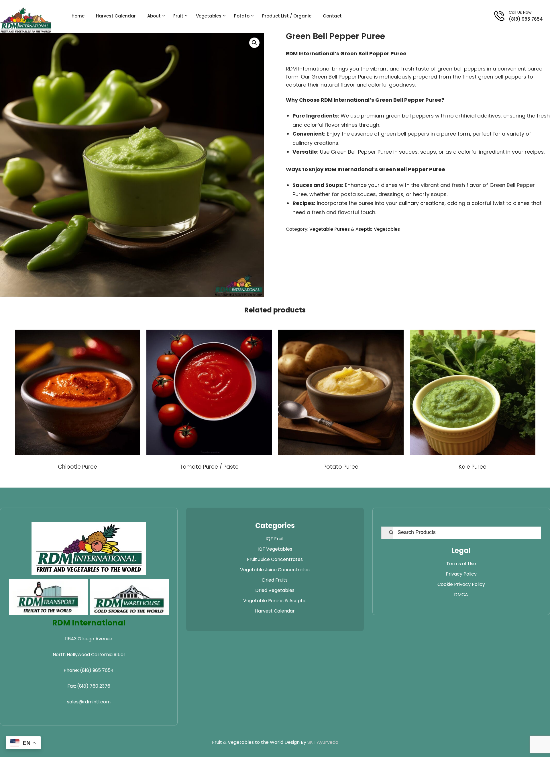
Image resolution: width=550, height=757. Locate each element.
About (154, 16)
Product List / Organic (286, 16)
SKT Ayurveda (322, 742)
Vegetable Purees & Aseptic (275, 600)
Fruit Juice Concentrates (275, 559)
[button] (254, 43)
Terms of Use (461, 563)
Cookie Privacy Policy (461, 584)
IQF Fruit (275, 538)
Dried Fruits (275, 580)
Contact (332, 16)
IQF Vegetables (275, 549)
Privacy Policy (461, 574)
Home (78, 16)
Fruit (178, 16)
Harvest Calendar (116, 16)
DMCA (461, 594)
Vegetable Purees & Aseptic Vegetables (354, 229)
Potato (242, 16)
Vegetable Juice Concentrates (275, 569)
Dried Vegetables (274, 590)
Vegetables (208, 16)
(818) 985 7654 (526, 19)
